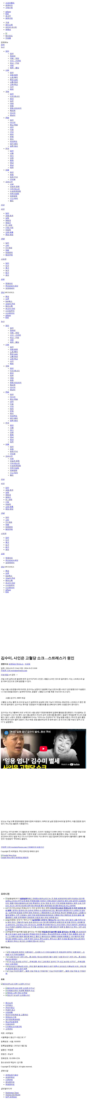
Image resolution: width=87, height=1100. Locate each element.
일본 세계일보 (11, 1097)
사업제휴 (9, 1012)
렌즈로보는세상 (11, 286)
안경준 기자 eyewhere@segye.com (14, 671)
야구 (7, 266)
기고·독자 (14, 198)
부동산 (8, 223)
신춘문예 (9, 1080)
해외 (12, 89)
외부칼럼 (13, 196)
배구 (7, 273)
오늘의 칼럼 (14, 186)
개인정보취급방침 (12, 1019)
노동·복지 (14, 77)
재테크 (8, 220)
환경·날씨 (14, 80)
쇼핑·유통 (9, 232)
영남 (12, 163)
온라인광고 (9, 1008)
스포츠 (3, 259)
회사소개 (9, 1003)
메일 (7, 675)
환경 (7, 297)
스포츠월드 (9, 3)
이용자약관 (9, 1024)
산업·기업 (9, 228)
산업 (7, 502)
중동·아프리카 (15, 108)
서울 (12, 153)
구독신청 (9, 8)
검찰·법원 (14, 75)
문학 (12, 137)
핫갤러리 (9, 283)
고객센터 (9, 1029)
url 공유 (12, 675)
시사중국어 (9, 313)
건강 (12, 132)
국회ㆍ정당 (14, 58)
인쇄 (3, 675)
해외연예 (9, 255)
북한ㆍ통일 (14, 68)
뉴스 (3, 47)
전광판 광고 (10, 1010)
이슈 (3, 205)
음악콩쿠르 (9, 1082)
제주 (12, 168)
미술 (12, 130)
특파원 (12, 111)
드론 (7, 299)
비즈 (3, 209)
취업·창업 (9, 235)
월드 (12, 201)
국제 (7, 92)
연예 (3, 239)
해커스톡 (9, 306)
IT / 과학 (8, 225)
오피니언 (9, 182)
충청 (12, 160)
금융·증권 (9, 216)
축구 (7, 268)
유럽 (12, 106)
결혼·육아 (14, 146)
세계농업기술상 (11, 1075)
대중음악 (9, 252)
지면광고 (9, 1005)
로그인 (8, 16)
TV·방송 (8, 248)
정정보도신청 (10, 1017)
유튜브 (8, 30)
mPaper (8, 12)
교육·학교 (14, 84)
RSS (7, 14)
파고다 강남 (10, 308)
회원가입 (9, 18)
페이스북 (9, 25)
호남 (12, 165)
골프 (7, 275)
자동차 (8, 230)
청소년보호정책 (11, 1022)
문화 (7, 118)
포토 (3, 279)
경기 (12, 156)
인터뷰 (12, 179)
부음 (12, 175)
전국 (7, 149)
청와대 (12, 56)
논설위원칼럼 (15, 191)
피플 (7, 170)
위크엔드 (13, 141)
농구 (7, 270)
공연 (12, 127)
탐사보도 (9, 36)
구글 (7, 22)
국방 (12, 65)
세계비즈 (9, 5)
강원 (12, 158)
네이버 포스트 (11, 27)
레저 (12, 134)
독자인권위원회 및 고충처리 (16, 1015)
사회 (7, 70)
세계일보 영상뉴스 (16, 664)
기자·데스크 (15, 189)
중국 (12, 99)
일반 (12, 54)
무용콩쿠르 (9, 1084)
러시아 (12, 113)
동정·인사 (14, 177)
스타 (7, 245)
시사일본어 (9, 311)
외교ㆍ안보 (14, 63)
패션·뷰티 (14, 144)
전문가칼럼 (14, 194)
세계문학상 (9, 1077)
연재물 (8, 38)
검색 (3, 45)
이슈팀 (27, 664)
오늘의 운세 (10, 304)
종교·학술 (14, 125)
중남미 (12, 115)
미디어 (12, 122)
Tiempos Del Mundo (12, 1095)
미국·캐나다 (15, 96)
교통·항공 (14, 82)
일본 (12, 101)
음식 (12, 139)
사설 (12, 184)
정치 (7, 51)
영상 (3, 292)
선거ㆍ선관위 (15, 61)
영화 (7, 250)
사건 (12, 87)
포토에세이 (9, 288)
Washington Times (12, 1093)
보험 (7, 218)
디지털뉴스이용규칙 (13, 1027)
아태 (12, 103)
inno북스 (8, 301)
